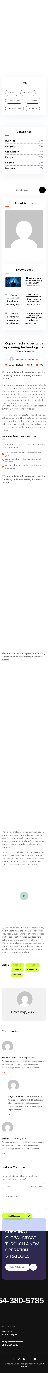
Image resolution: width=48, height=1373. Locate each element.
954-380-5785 (10, 1345)
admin (5, 1138)
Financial (28, 93)
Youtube (17, 975)
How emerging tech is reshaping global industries (33, 280)
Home (17, 18)
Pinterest (32, 970)
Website (32, 108)
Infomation (14, 101)
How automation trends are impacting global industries (34, 316)
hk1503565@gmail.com (24, 1012)
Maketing (33, 101)
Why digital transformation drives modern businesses (33, 298)
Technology (14, 108)
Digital (11, 93)
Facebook (17, 965)
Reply (4, 1072)
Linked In (17, 970)
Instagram (32, 965)
